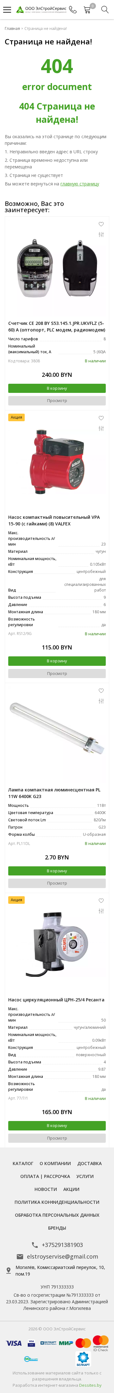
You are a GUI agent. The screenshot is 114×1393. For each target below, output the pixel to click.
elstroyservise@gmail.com (62, 1256)
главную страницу (79, 184)
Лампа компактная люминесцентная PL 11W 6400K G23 (54, 793)
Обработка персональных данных (57, 1215)
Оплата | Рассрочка (45, 1176)
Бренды (57, 1228)
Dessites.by (90, 1385)
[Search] (105, 9)
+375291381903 (62, 1245)
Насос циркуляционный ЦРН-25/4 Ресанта (56, 1000)
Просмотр (57, 400)
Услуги (85, 1176)
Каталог (23, 1163)
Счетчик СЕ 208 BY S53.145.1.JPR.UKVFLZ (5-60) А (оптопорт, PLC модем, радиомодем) (56, 326)
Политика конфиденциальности (57, 1202)
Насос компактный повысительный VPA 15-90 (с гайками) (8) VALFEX (54, 520)
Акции (71, 1189)
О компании (55, 1163)
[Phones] (73, 9)
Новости (46, 1189)
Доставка (89, 1163)
